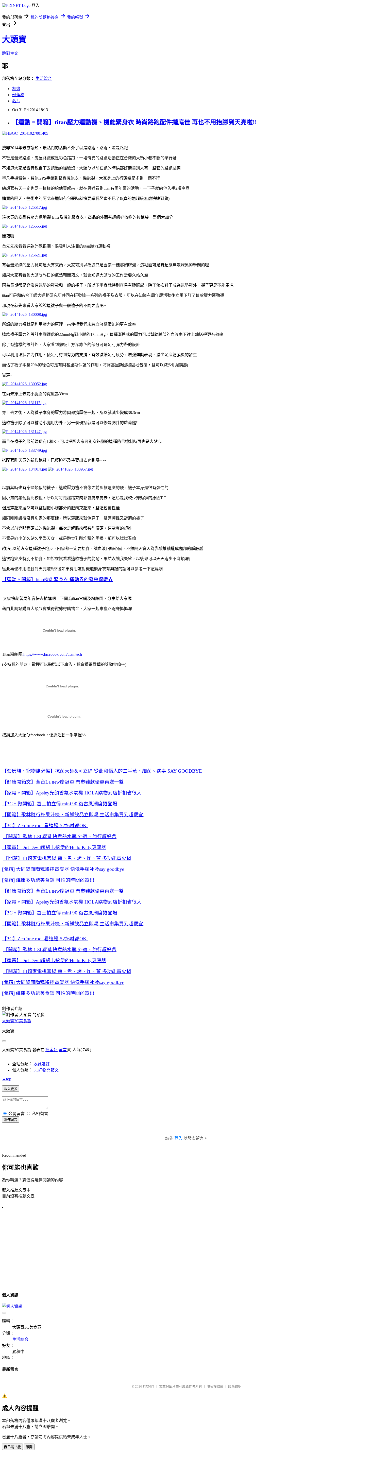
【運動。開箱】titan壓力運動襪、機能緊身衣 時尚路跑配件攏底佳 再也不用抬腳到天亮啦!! (134, 122)
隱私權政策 (215, 1386)
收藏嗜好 (41, 1064)
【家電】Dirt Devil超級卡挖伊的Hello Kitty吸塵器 (54, 847)
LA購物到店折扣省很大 (72, 792)
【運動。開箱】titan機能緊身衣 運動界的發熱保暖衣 (57, 579)
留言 (63, 1050)
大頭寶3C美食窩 (16, 1021)
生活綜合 (44, 78)
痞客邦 (51, 1050)
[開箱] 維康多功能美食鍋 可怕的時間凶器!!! (48, 880)
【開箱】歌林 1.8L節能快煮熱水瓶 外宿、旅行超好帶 (59, 836)
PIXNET (148, 1386)
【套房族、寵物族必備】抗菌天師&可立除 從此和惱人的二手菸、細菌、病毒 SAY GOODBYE (102, 771)
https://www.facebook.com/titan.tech (52, 654)
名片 (16, 101)
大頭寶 (14, 39)
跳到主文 (10, 53)
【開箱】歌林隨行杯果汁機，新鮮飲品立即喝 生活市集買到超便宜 (73, 814)
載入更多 (10, 1089)
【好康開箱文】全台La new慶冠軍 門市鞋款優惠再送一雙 (63, 782)
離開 (29, 1447)
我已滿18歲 (12, 1447)
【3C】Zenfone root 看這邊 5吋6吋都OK (45, 825)
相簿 (16, 88)
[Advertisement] (44, 1249)
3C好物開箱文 (46, 1070)
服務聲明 (234, 1386)
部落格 (18, 95)
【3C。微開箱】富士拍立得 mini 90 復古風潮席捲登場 (59, 803)
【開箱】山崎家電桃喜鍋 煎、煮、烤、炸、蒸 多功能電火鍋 (67, 858)
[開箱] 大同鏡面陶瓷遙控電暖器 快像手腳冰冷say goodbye (63, 869)
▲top (6, 1079)
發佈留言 (10, 1120)
